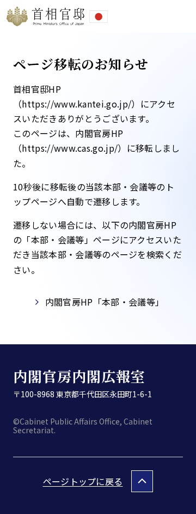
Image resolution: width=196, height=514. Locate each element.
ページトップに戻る (83, 481)
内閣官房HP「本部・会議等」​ (104, 301)
